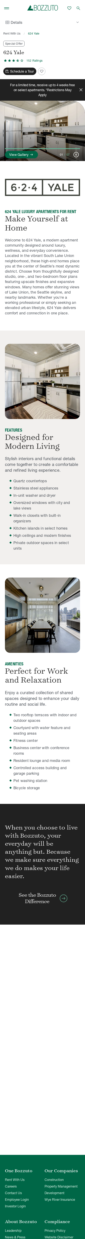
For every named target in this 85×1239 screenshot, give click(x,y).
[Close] (81, 90)
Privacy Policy (55, 1230)
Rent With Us (11, 33)
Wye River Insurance (60, 1199)
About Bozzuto (21, 1221)
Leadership (13, 1230)
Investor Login (15, 1206)
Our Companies (61, 1170)
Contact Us (13, 1193)
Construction (54, 1180)
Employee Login (17, 1199)
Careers (11, 1186)
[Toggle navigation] (6, 8)
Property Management (61, 1186)
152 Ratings (34, 60)
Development (54, 1193)
